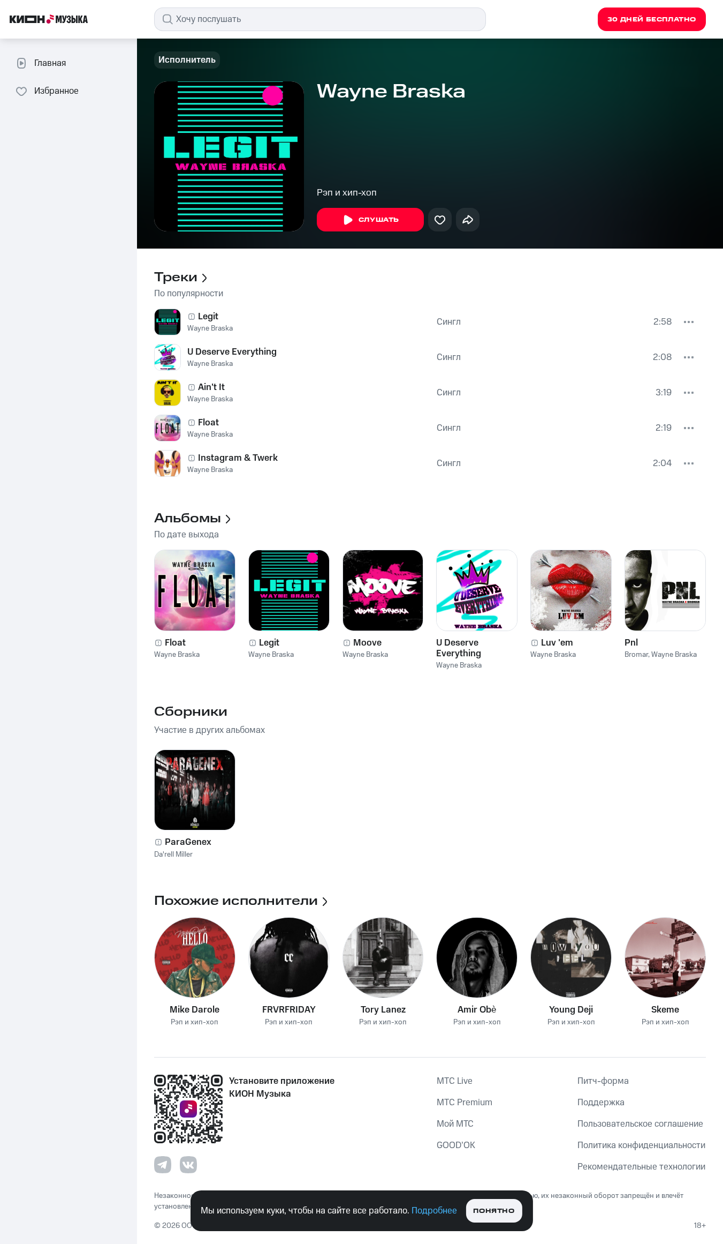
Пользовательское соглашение (640, 1124)
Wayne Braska (210, 328)
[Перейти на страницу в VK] (188, 1164)
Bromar (636, 654)
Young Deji (571, 1010)
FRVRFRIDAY (289, 1010)
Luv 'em (557, 643)
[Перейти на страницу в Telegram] (162, 1164)
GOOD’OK (456, 1145)
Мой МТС (455, 1124)
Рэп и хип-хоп (347, 192)
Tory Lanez (383, 1010)
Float (208, 422)
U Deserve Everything (232, 352)
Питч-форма (603, 1081)
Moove (367, 643)
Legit (208, 316)
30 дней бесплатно (651, 19)
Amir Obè (477, 1010)
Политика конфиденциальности (641, 1145)
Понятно (493, 1211)
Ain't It (211, 387)
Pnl (631, 643)
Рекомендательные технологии (641, 1166)
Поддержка (601, 1102)
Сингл (449, 322)
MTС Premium (464, 1102)
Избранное (56, 91)
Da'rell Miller (173, 854)
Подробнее (434, 1210)
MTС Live (455, 1081)
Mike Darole (194, 1010)
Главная (50, 63)
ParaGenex (188, 842)
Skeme (665, 1010)
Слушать (379, 219)
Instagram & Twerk (238, 458)
